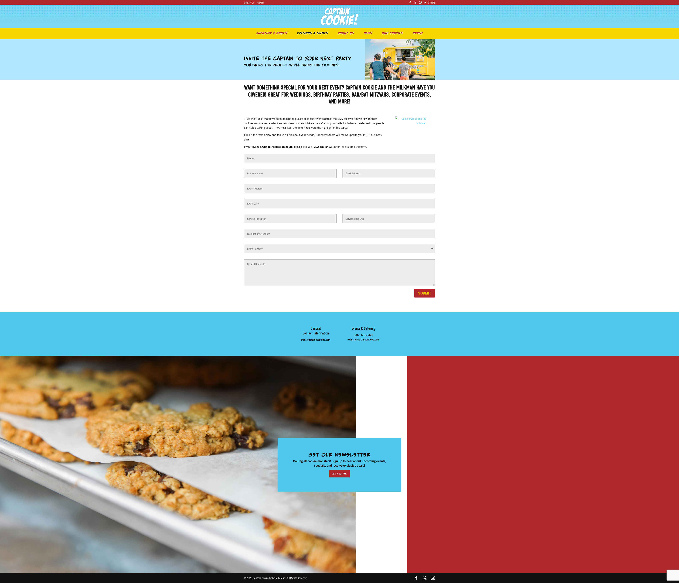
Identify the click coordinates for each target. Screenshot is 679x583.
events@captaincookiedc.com (363, 339)
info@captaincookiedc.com (315, 339)
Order (418, 33)
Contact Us (249, 2)
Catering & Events (312, 33)
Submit (424, 293)
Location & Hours (272, 33)
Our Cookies (392, 33)
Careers (260, 2)
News (368, 33)
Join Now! (339, 474)
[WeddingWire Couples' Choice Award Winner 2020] (410, 123)
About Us (346, 33)
